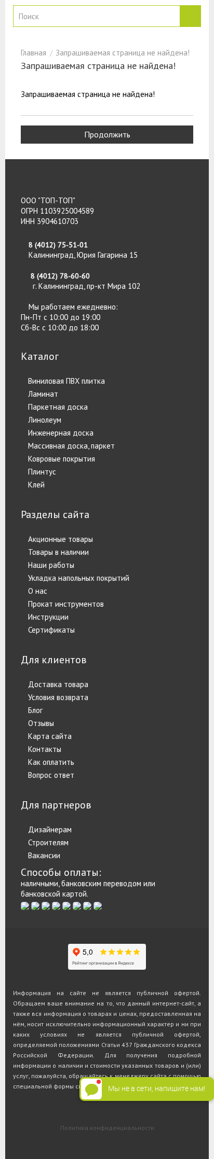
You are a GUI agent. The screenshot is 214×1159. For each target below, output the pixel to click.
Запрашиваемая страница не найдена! (123, 53)
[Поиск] (190, 16)
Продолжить (107, 134)
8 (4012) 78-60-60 (60, 276)
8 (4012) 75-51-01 (58, 244)
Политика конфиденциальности (107, 1128)
